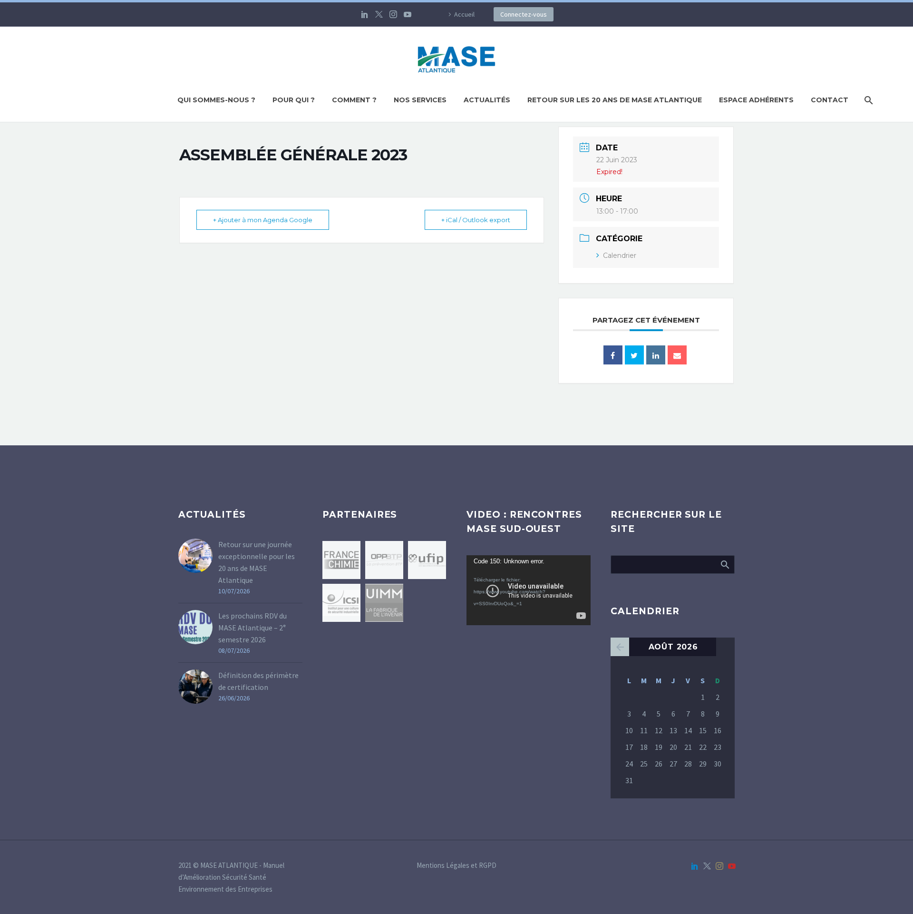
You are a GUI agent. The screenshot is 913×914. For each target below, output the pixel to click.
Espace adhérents (756, 100)
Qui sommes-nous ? (216, 100)
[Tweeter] (634, 354)
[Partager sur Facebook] (612, 354)
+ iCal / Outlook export (475, 220)
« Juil (620, 647)
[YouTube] (407, 14)
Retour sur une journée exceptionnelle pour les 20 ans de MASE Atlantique (256, 562)
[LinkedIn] (365, 14)
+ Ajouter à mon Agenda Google (262, 220)
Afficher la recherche (724, 564)
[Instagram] (393, 14)
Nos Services (420, 100)
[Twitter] (379, 14)
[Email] (677, 354)
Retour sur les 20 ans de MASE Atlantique (614, 100)
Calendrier (619, 255)
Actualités (487, 100)
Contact (829, 100)
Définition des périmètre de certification (258, 681)
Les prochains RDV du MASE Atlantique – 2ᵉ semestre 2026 (252, 627)
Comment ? (354, 100)
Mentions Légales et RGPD (456, 865)
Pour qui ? (293, 100)
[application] (528, 590)
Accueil (464, 14)
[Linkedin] (655, 354)
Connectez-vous (523, 14)
